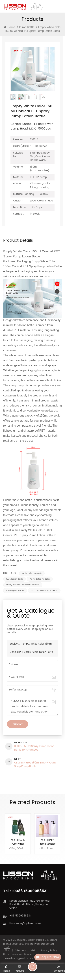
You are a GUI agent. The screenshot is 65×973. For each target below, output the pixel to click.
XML (33, 951)
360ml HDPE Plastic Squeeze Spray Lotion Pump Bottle (47, 842)
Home (11, 27)
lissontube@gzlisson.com (25, 923)
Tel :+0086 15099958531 (25, 891)
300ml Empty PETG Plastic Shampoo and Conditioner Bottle (18, 842)
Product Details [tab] (18, 241)
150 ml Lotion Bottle (14, 579)
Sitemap (20, 951)
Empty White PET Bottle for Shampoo (22, 584)
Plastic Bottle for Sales (40, 579)
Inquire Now (50, 957)
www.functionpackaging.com (30, 954)
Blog (7, 951)
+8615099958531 (20, 915)
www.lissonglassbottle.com (21, 958)
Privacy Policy (48, 951)
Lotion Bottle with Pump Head (44, 590)
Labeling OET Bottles (15, 590)
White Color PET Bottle (32, 573)
